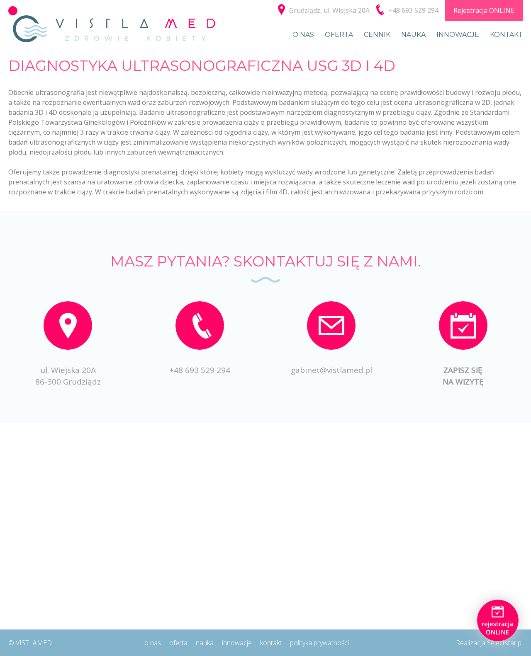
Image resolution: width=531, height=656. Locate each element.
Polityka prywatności (319, 642)
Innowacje (457, 35)
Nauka (413, 35)
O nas (303, 35)
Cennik (377, 35)
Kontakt (506, 35)
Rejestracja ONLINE (483, 10)
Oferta (339, 35)
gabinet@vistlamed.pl (331, 370)
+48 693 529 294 (199, 370)
